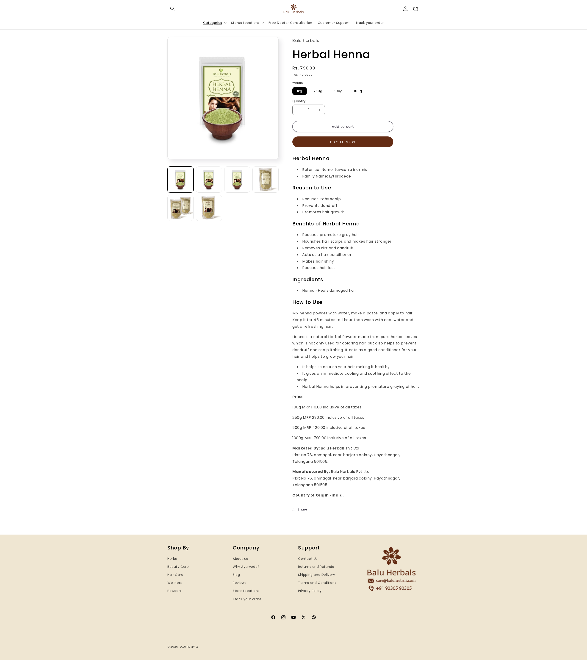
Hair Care (175, 574)
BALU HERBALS (189, 647)
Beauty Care (178, 566)
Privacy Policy (309, 590)
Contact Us (308, 558)
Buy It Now (343, 142)
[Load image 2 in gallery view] (209, 179)
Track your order (247, 599)
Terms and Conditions (317, 582)
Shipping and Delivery (316, 574)
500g (338, 91)
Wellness (175, 582)
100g (358, 91)
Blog (236, 574)
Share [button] (302, 509)
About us (240, 558)
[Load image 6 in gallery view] (209, 208)
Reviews (239, 582)
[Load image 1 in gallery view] (180, 179)
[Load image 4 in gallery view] (265, 179)
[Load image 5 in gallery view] (180, 208)
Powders (174, 590)
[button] (172, 9)
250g (318, 91)
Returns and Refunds (316, 566)
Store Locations (246, 590)
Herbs (172, 558)
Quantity (298, 101)
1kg (299, 91)
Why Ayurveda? (246, 566)
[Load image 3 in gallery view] (237, 179)
